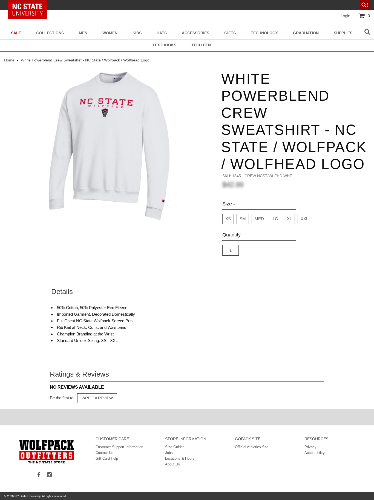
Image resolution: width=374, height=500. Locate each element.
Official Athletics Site (251, 447)
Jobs (169, 453)
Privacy (310, 447)
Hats (162, 33)
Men (83, 33)
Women (109, 33)
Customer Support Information (119, 447)
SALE (16, 33)
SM (243, 218)
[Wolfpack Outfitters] (46, 451)
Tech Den (201, 45)
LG (275, 218)
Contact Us (104, 453)
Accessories (195, 33)
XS (228, 218)
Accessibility (314, 453)
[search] (365, 5)
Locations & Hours (179, 458)
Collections (50, 33)
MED (259, 218)
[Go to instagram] (51, 475)
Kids (137, 33)
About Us (172, 464)
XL (289, 218)
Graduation (306, 33)
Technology (264, 33)
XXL (304, 218)
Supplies (343, 33)
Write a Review (97, 398)
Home (10, 60)
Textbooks (164, 45)
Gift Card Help (107, 458)
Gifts (230, 33)
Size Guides (175, 447)
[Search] (367, 32)
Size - (228, 204)
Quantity (231, 235)
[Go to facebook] (40, 475)
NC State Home (29, 5)
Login (345, 15)
